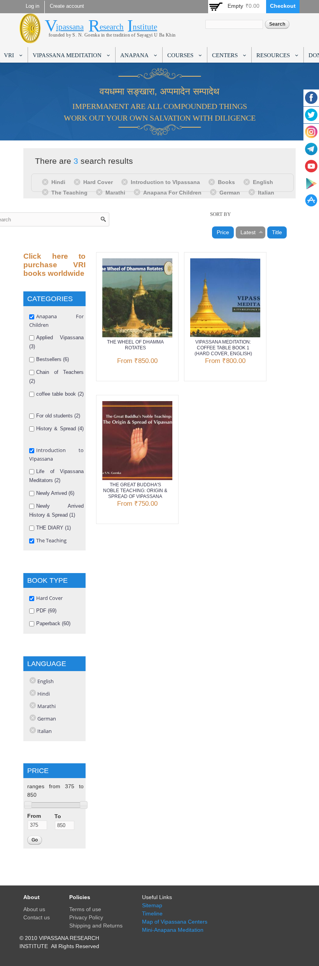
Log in (32, 6)
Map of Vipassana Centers (174, 922)
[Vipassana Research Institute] (30, 38)
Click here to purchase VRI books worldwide (54, 264)
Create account (67, 6)
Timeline (152, 913)
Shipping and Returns (96, 925)
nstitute (145, 27)
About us (34, 909)
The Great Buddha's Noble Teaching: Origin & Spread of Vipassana (135, 490)
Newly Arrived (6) (55, 493)
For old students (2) (58, 416)
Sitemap (152, 905)
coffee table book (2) (60, 394)
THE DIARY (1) (53, 528)
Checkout (283, 6)
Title (277, 232)
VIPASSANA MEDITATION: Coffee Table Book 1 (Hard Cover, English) (223, 347)
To (57, 816)
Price (223, 232)
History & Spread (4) (60, 428)
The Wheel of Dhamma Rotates (135, 345)
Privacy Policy (86, 917)
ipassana (70, 27)
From (34, 816)
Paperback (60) (53, 623)
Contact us (36, 917)
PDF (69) (46, 611)
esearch (112, 27)
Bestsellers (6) (52, 359)
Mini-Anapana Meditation (172, 930)
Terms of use (85, 909)
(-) (46, 182)
